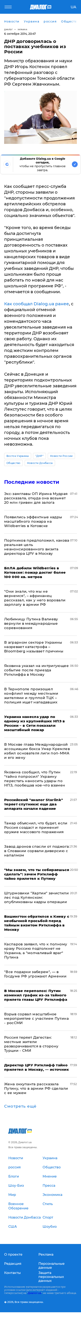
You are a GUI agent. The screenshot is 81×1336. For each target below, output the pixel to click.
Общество (13, 463)
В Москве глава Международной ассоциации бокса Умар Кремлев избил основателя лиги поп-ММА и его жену (37, 751)
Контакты (12, 1273)
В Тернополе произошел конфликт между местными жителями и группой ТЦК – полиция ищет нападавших (31, 695)
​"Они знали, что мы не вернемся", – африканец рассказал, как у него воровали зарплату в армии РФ (34, 598)
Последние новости (31, 482)
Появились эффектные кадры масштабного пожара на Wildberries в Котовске (33, 521)
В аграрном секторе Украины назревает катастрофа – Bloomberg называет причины (34, 646)
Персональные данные (51, 1266)
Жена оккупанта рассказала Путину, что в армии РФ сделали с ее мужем (36, 1088)
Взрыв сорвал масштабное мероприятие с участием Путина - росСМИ (36, 1018)
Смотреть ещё (20, 1106)
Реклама (45, 1254)
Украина (22, 29)
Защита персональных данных (51, 1277)
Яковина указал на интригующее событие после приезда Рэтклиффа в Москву (36, 670)
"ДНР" (39, 455)
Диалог (8, 29)
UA (73, 7)
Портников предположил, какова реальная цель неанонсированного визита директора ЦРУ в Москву (36, 547)
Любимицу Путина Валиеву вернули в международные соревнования (31, 623)
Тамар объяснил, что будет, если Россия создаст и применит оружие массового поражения (36, 827)
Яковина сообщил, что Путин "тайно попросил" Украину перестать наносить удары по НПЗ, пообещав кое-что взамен (34, 778)
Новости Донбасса (40, 463)
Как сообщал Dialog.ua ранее (36, 303)
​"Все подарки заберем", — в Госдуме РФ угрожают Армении (35, 974)
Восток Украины (17, 455)
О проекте (13, 1254)
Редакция (12, 1264)
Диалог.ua (34, 1293)
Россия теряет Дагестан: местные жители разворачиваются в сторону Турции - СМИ (31, 1044)
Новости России (61, 455)
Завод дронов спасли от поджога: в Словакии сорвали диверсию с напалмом (37, 850)
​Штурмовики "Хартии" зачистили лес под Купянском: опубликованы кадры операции (36, 897)
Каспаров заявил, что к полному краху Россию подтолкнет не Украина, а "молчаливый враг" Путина (35, 950)
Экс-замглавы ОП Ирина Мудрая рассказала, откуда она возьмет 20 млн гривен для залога (36, 498)
